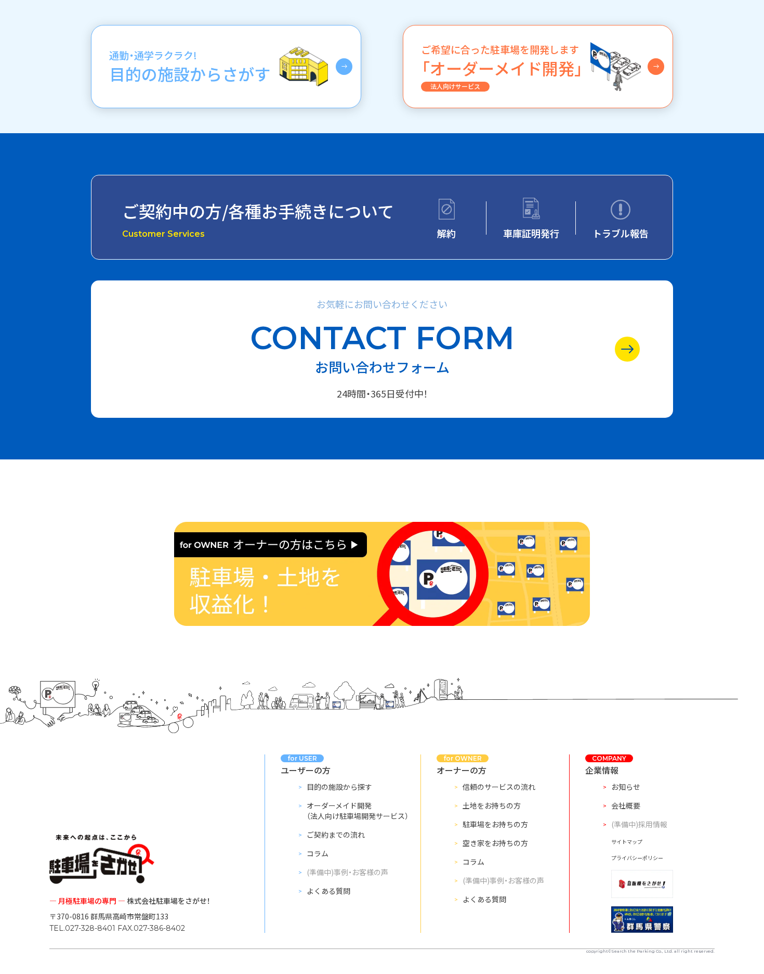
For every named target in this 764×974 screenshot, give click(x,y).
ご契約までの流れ (336, 834)
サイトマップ (626, 841)
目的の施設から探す (339, 786)
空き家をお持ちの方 (495, 843)
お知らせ (625, 786)
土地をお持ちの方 (492, 805)
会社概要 (625, 805)
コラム (317, 853)
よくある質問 (328, 891)
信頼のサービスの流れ (499, 786)
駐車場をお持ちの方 (495, 824)
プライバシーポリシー (637, 858)
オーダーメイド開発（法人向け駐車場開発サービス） (358, 810)
